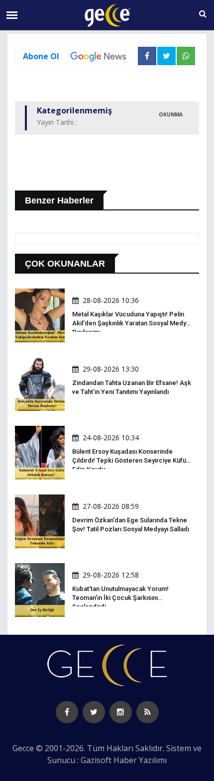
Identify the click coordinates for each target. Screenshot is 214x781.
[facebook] (67, 712)
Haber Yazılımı (140, 760)
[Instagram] (120, 712)
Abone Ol (41, 56)
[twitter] (94, 712)
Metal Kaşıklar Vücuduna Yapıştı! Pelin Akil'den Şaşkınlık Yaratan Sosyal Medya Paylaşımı (131, 323)
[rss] (147, 712)
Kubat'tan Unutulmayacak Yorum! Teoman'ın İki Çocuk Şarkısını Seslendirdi (120, 597)
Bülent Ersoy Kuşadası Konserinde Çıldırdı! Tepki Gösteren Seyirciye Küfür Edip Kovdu (130, 460)
